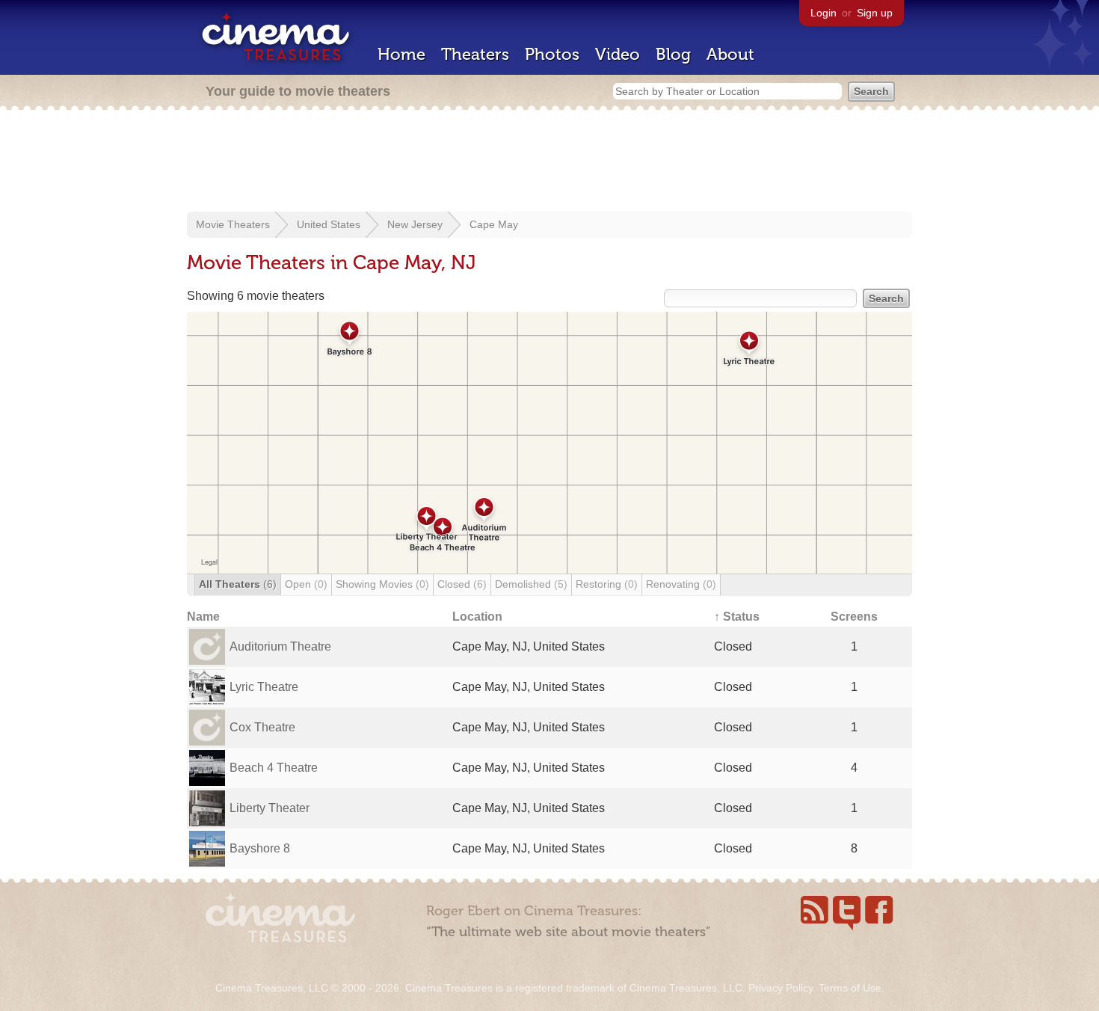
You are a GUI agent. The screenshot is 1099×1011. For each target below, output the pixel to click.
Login (823, 13)
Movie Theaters (233, 224)
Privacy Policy (780, 988)
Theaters (475, 54)
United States (328, 224)
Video (617, 54)
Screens (854, 616)
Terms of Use (850, 988)
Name (203, 616)
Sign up (875, 13)
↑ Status (737, 616)
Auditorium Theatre (280, 646)
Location (477, 616)
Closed (462, 584)
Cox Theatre (262, 727)
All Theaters (238, 584)
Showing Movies (382, 584)
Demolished (531, 584)
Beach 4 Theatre (274, 767)
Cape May (494, 224)
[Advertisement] (549, 162)
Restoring (607, 584)
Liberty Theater (270, 808)
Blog (673, 54)
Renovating (681, 584)
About (730, 54)
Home (401, 54)
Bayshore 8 (260, 848)
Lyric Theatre (264, 686)
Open (306, 584)
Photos (552, 54)
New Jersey (415, 224)
